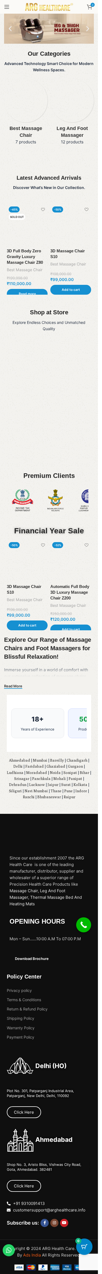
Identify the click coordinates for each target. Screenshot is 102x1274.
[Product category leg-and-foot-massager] (72, 113)
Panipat (75, 778)
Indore (81, 791)
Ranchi (29, 797)
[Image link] (36, 833)
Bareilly (57, 760)
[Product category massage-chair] (26, 113)
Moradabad (36, 772)
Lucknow (37, 784)
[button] (10, 28)
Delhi (18, 766)
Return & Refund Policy (27, 1009)
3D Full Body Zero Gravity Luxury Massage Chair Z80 (25, 257)
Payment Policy (20, 1037)
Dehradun (17, 784)
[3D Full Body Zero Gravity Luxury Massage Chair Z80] (27, 225)
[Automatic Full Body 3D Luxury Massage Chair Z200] (70, 560)
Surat (66, 784)
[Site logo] (48, 6)
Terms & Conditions (24, 999)
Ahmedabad (19, 760)
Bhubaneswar (49, 797)
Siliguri (15, 791)
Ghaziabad (56, 766)
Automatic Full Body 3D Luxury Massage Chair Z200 (69, 592)
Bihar (84, 772)
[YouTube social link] (64, 1223)
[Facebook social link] (45, 1223)
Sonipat (70, 772)
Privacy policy (19, 990)
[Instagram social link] (54, 1223)
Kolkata (80, 784)
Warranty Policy (21, 1027)
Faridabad (34, 766)
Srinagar (21, 778)
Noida (55, 772)
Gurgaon (75, 766)
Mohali (59, 778)
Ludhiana (15, 772)
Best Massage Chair (24, 269)
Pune (68, 791)
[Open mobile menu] (6, 6)
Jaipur (53, 784)
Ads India (32, 1255)
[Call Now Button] (83, 924)
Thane (56, 791)
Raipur (69, 797)
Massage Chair (24, 890)
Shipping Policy (20, 1018)
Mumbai (40, 760)
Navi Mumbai (36, 791)
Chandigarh (77, 760)
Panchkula (41, 778)
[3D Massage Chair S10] (70, 225)
